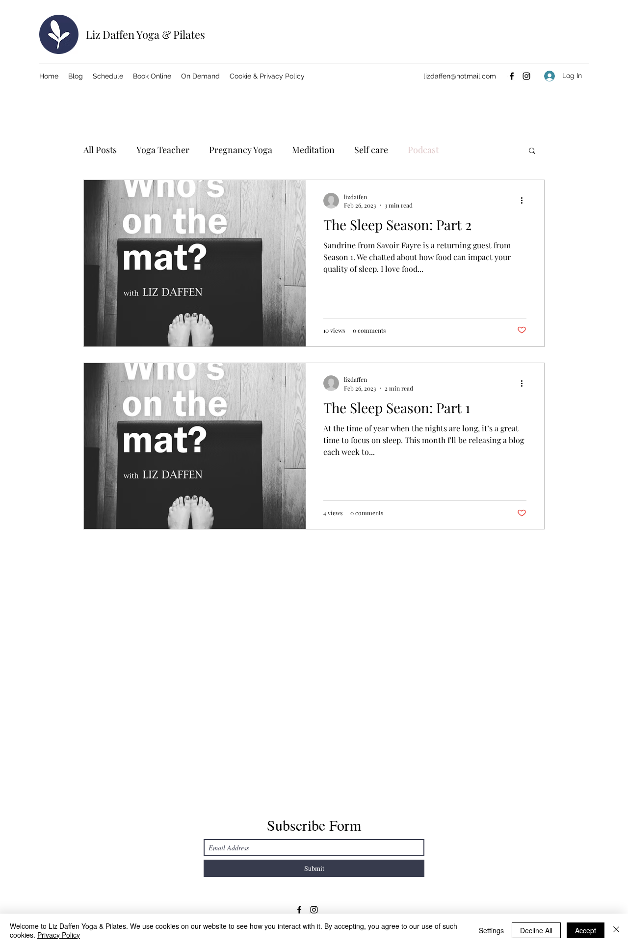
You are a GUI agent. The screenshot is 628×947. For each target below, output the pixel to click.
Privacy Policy (58, 935)
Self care (371, 150)
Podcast (423, 150)
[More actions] (525, 201)
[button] (532, 151)
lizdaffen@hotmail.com (459, 76)
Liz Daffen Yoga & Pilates (145, 34)
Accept (585, 930)
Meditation (313, 150)
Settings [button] (491, 930)
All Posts (100, 150)
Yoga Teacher (162, 150)
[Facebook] (512, 76)
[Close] (616, 930)
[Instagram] (526, 76)
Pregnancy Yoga (240, 150)
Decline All (536, 930)
